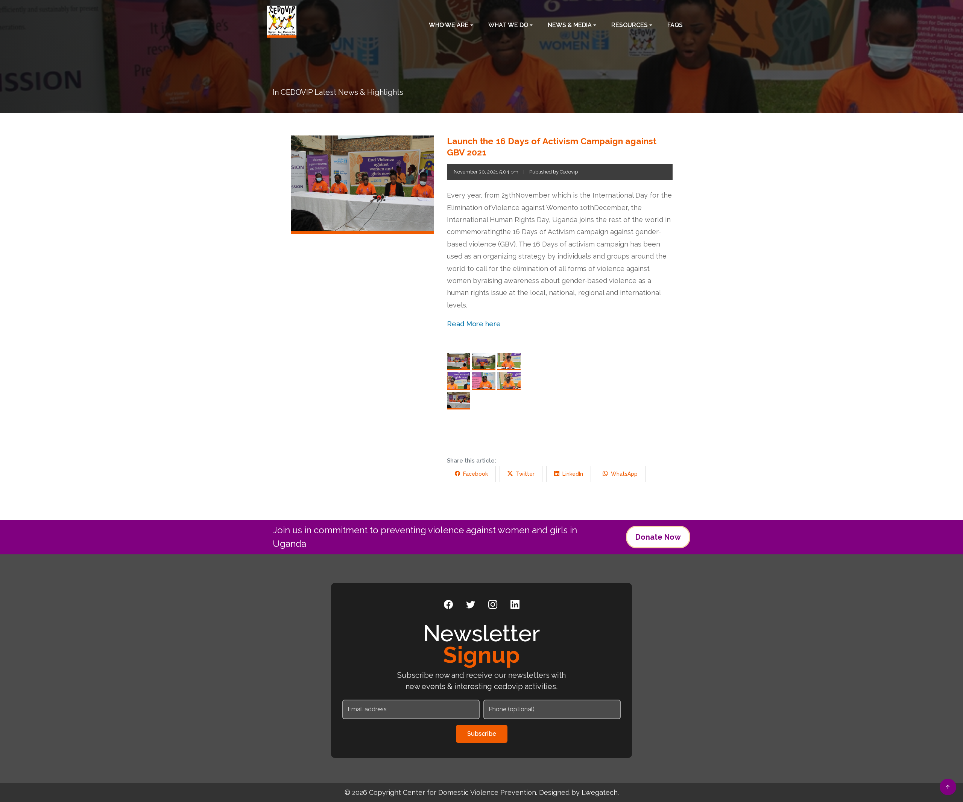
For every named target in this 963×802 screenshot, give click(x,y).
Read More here (474, 324)
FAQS (675, 25)
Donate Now (658, 537)
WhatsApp (624, 474)
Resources (629, 25)
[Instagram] (492, 605)
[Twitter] (470, 605)
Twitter (525, 474)
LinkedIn (572, 474)
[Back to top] (948, 787)
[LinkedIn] (514, 605)
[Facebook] (448, 605)
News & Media (570, 25)
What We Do (508, 25)
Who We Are (449, 25)
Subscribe (481, 733)
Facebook (475, 474)
